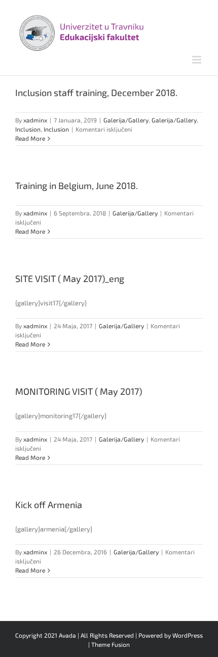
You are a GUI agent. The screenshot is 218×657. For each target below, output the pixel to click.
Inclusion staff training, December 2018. (96, 92)
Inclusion (28, 129)
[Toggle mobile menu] (197, 59)
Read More (30, 138)
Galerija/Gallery (126, 119)
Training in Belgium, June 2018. (76, 185)
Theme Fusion (110, 644)
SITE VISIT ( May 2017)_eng (69, 278)
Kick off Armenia (48, 504)
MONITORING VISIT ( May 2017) (78, 391)
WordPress (187, 635)
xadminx (35, 119)
